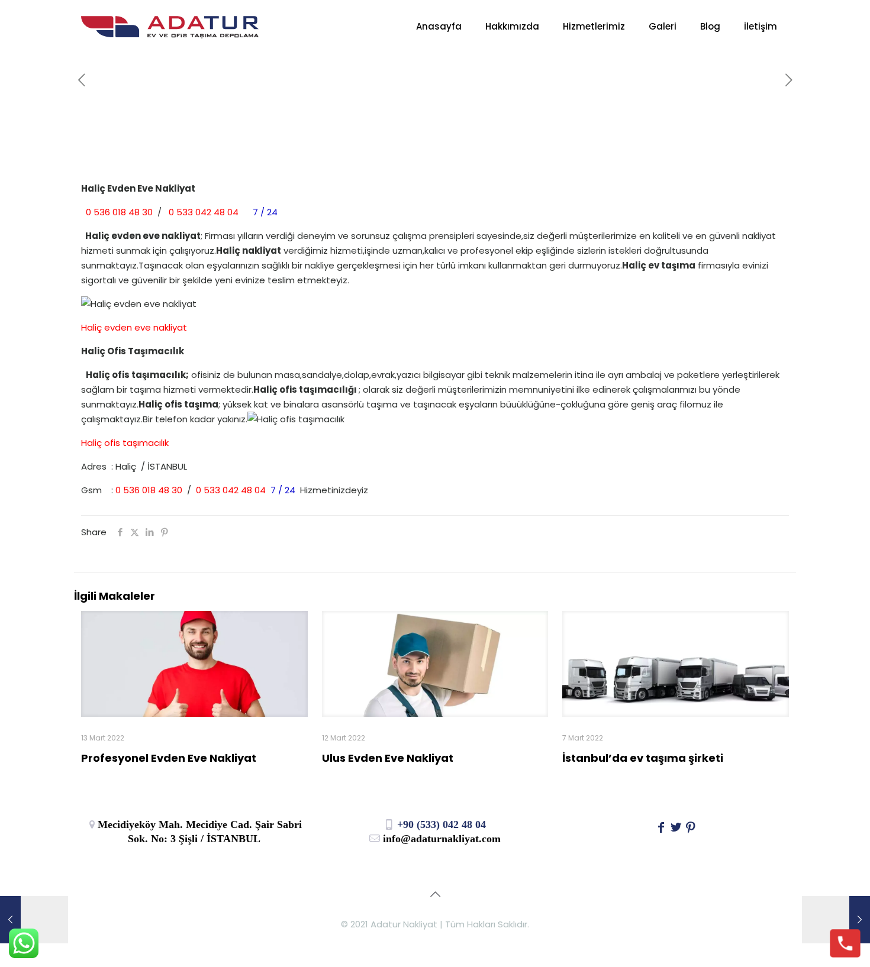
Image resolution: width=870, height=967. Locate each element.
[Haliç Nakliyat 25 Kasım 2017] (836, 919)
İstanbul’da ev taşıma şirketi (642, 758)
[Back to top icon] (435, 894)
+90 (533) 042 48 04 (440, 824)
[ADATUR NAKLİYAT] (170, 26)
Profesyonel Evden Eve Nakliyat (168, 758)
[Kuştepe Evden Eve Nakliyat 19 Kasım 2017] (34, 919)
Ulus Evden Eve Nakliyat (387, 758)
